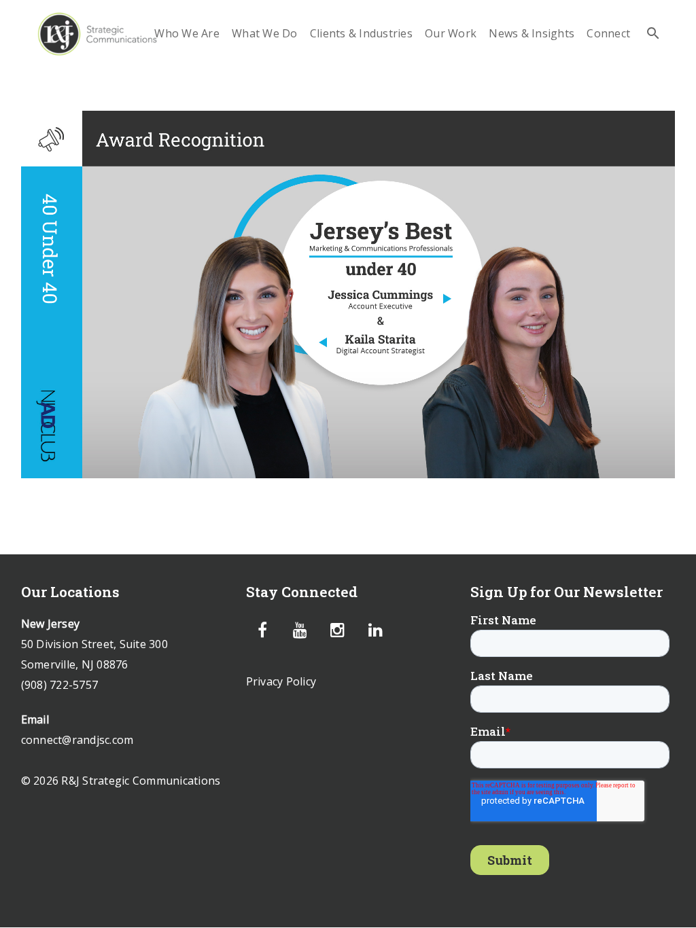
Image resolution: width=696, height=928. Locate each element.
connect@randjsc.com (77, 739)
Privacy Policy (281, 681)
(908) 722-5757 (60, 684)
